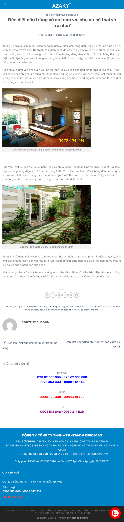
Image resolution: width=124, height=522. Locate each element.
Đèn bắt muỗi (42, 513)
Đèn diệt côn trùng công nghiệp (25, 510)
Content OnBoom (75, 35)
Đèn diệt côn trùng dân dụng (62, 15)
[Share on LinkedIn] (76, 295)
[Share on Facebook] (53, 295)
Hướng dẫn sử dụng (64, 513)
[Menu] (5, 4)
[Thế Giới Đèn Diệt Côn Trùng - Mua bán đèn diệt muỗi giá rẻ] (62, 4)
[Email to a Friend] (65, 295)
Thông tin (84, 513)
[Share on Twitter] (59, 295)
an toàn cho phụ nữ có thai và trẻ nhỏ (87, 306)
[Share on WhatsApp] (47, 295)
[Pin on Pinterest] (70, 295)
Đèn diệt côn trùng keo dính (100, 510)
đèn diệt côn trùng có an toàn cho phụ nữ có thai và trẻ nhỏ (69, 310)
